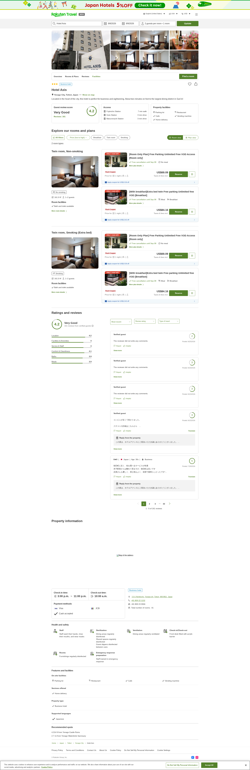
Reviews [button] (85, 76)
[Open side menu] (196, 14)
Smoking (124, 137)
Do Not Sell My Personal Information (182, 765)
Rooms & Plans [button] (72, 76)
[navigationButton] (138, 503)
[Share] (195, 83)
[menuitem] (154, 13)
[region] (125, 765)
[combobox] (77, 23)
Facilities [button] (96, 76)
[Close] (246, 765)
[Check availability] (192, 174)
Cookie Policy (46, 767)
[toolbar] (121, 23)
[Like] (190, 84)
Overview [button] (58, 76)
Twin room (111, 137)
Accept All (209, 765)
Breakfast (97, 137)
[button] (64, 14)
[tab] (175, 137)
